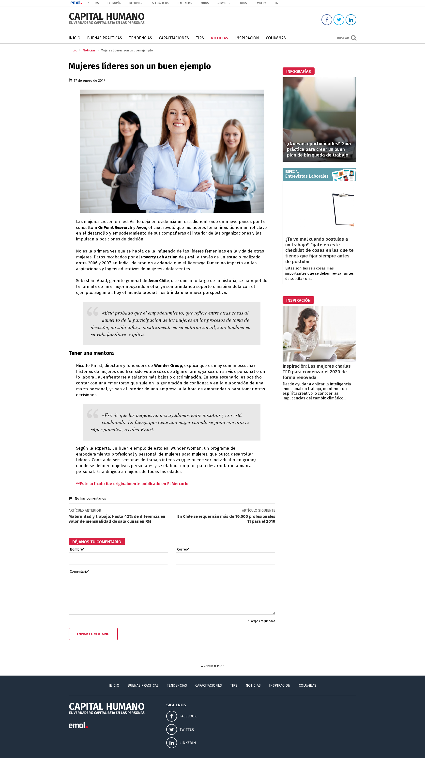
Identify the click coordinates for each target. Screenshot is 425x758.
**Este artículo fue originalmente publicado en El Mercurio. (132, 483)
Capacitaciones (174, 38)
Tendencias (184, 3)
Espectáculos (159, 3)
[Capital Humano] (107, 23)
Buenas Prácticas (104, 38)
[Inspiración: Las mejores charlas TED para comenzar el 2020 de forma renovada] (319, 360)
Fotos (243, 3)
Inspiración (247, 38)
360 (277, 3)
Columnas (276, 38)
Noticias (93, 3)
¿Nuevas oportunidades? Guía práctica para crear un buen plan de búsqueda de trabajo (319, 149)
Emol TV (261, 3)
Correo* (183, 550)
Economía (114, 3)
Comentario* (79, 572)
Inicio (74, 38)
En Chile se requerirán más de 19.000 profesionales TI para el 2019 (226, 519)
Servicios (223, 3)
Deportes (135, 3)
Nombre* (77, 550)
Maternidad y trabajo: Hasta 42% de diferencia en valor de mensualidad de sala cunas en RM (117, 519)
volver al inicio (214, 666)
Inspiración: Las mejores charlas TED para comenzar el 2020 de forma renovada (317, 371)
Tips (200, 38)
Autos (205, 3)
